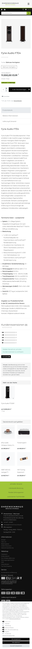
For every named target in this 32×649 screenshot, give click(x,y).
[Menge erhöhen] (6, 88)
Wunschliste (6, 96)
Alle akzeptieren (16, 639)
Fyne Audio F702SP (7, 403)
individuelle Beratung (16, 488)
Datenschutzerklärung (7, 547)
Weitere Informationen (10, 116)
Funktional (8, 633)
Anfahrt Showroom (6, 546)
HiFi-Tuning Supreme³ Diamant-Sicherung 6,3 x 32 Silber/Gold (24, 471)
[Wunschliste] (23, 9)
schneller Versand (16, 484)
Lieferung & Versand (9, 121)
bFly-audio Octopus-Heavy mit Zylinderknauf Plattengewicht (7, 444)
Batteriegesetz (5, 544)
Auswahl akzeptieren (16, 646)
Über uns (3, 541)
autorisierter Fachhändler (16, 496)
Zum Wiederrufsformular (8, 558)
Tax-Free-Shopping (6, 566)
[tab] (16, 110)
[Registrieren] (5, 9)
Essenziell (7, 621)
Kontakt (3, 539)
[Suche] (29, 13)
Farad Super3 (21, 443)
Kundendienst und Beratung (9, 572)
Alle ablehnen (16, 642)
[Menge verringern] (6, 91)
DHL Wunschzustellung (11, 629)
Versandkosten (18, 100)
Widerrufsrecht (5, 556)
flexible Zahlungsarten (16, 492)
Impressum (4, 554)
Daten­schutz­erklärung (14, 618)
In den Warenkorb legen (19, 89)
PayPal (7, 631)
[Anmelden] (2, 9)
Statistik (7, 623)
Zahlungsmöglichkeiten (7, 560)
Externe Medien (9, 627)
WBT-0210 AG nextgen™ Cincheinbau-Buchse (5, 471)
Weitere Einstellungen (8, 635)
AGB (2, 562)
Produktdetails (7, 110)
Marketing (8, 625)
